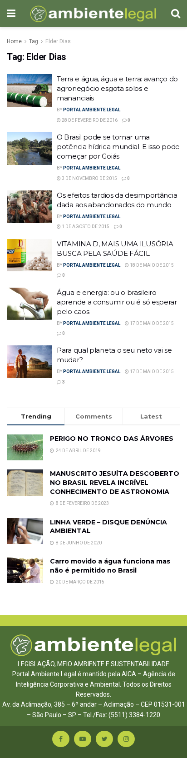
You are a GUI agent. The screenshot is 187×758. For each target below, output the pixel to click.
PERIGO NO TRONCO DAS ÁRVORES (111, 438)
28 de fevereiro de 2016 (89, 120)
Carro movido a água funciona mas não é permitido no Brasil (110, 565)
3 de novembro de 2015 (89, 178)
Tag (33, 41)
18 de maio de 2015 (151, 265)
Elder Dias (58, 41)
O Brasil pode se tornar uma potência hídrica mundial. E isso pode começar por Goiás (118, 146)
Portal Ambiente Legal (91, 109)
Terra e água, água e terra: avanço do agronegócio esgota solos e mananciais (117, 88)
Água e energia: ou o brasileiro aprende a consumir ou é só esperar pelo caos (117, 302)
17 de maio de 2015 (151, 323)
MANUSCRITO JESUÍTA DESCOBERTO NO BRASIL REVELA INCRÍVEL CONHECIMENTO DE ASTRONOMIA (114, 482)
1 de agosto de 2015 (85, 226)
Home (14, 41)
